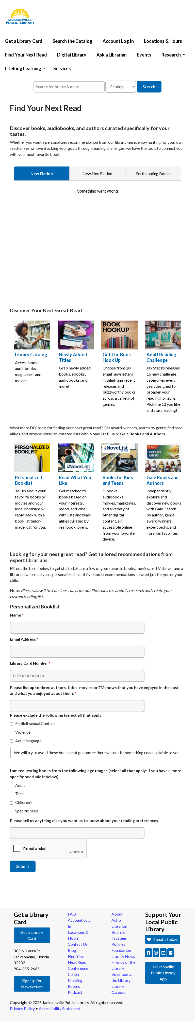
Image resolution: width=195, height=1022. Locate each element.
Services (62, 68)
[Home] (18, 1)
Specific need (26, 810)
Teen (19, 793)
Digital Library (71, 55)
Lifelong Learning (23, 68)
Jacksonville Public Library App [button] (163, 972)
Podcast (75, 992)
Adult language (28, 740)
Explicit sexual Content (35, 723)
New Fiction (41, 173)
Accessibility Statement (59, 1008)
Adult (20, 785)
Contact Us (78, 944)
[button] (148, 952)
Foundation (121, 950)
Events (144, 55)
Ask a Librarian (111, 55)
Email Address (24, 639)
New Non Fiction (97, 173)
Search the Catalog (72, 41)
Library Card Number (30, 663)
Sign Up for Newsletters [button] (32, 983)
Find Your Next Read (26, 55)
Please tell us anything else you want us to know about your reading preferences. (84, 820)
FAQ (72, 914)
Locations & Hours (163, 41)
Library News (123, 956)
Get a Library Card (23, 41)
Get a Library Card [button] (31, 935)
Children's (23, 802)
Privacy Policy (22, 1008)
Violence (22, 732)
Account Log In (118, 41)
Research (171, 55)
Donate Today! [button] (165, 939)
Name (17, 614)
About (117, 914)
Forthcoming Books (153, 173)
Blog (72, 950)
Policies (118, 944)
